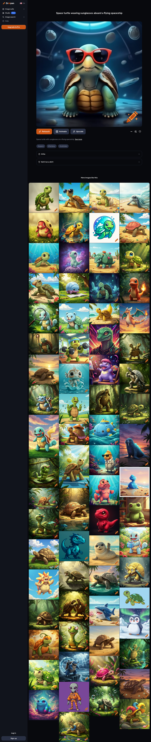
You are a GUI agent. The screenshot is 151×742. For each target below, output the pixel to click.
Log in (13, 733)
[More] (131, 131)
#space (41, 146)
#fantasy (51, 146)
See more (78, 139)
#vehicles (63, 146)
